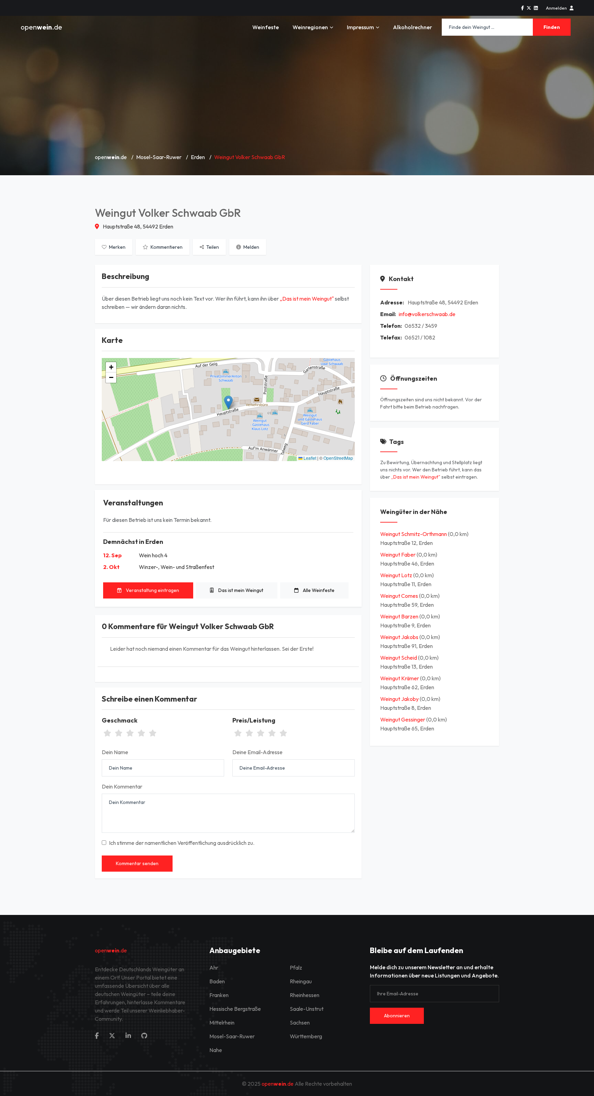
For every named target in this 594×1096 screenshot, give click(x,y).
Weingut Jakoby (400, 698)
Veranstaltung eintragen (152, 590)
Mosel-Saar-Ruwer (159, 157)
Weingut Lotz (396, 575)
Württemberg (306, 1036)
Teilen (212, 247)
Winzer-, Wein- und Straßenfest (176, 566)
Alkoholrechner (412, 27)
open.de (41, 27)
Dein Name (115, 752)
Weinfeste (265, 27)
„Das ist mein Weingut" (307, 298)
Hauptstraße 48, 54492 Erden (137, 226)
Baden (217, 981)
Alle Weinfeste (318, 590)
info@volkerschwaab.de (427, 314)
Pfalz (296, 967)
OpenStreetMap (338, 458)
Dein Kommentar (122, 786)
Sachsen (300, 1022)
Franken (219, 995)
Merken (116, 247)
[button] (228, 402)
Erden (198, 157)
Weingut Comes (399, 595)
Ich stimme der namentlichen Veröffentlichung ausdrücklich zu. (181, 842)
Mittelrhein (221, 1022)
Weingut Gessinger (403, 719)
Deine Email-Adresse (257, 752)
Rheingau (301, 981)
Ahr (213, 967)
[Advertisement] (297, 96)
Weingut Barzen (399, 616)
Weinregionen (310, 27)
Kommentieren (166, 247)
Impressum (360, 27)
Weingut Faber (398, 554)
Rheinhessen (304, 995)
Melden (250, 247)
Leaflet (309, 458)
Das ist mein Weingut (240, 590)
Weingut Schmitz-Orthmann (414, 533)
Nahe (215, 1050)
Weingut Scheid (399, 657)
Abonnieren (397, 1016)
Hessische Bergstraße (235, 1008)
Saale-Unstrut (306, 1008)
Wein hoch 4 (153, 555)
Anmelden (556, 8)
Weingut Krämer (400, 678)
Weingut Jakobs (399, 637)
